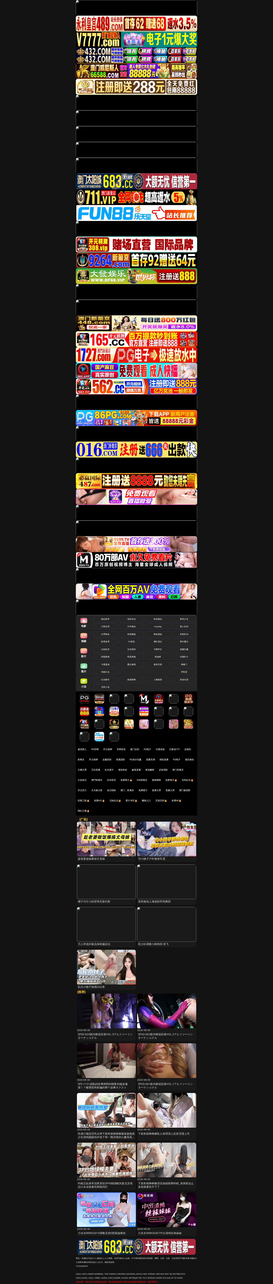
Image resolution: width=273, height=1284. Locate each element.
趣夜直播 (136, 769)
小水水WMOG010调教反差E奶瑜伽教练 (102, 1233)
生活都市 (105, 679)
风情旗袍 (105, 656)
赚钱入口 (146, 800)
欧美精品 (158, 619)
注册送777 (174, 749)
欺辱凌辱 (105, 641)
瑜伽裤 (158, 656)
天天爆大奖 (97, 790)
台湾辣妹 (105, 634)
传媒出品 (105, 671)
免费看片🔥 (126, 779)
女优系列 (131, 649)
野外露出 (184, 641)
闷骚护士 (184, 656)
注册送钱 (160, 749)
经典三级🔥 (83, 800)
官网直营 (121, 749)
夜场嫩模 (149, 769)
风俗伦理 (184, 679)
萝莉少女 (184, 619)
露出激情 (131, 664)
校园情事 (131, 679)
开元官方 (82, 790)
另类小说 (105, 687)
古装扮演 (105, 649)
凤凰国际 (120, 759)
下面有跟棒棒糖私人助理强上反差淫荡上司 (164, 1133)
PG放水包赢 (135, 759)
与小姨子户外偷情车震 (151, 858)
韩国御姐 (131, 634)
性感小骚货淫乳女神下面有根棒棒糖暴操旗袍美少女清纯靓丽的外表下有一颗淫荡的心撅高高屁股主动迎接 (106, 1137)
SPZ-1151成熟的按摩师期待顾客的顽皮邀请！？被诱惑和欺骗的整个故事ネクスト (103, 1085)
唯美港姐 (158, 634)
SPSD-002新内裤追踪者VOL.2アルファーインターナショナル (165, 1036)
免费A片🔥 (99, 800)
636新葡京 (142, 779)
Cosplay (158, 626)
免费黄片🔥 (171, 779)
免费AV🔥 (176, 800)
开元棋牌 (107, 749)
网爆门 (184, 664)
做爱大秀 (156, 790)
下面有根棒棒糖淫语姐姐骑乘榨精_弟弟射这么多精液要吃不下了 (166, 1185)
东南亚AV (184, 634)
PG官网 (95, 749)
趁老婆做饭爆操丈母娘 (91, 858)
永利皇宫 (111, 779)
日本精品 (131, 626)
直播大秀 (170, 790)
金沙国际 (111, 790)
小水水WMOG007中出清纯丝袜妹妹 (160, 1233)
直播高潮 (150, 759)
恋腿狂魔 (184, 649)
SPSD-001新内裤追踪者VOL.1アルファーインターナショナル (165, 1085)
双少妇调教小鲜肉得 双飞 (153, 944)
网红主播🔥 (83, 810)
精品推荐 (105, 619)
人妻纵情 (158, 679)
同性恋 (184, 671)
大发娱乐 (82, 779)
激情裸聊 (156, 779)
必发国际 (163, 769)
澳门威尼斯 (184, 790)
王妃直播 (95, 769)
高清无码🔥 (161, 800)
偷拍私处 (122, 769)
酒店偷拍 (189, 759)
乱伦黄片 (109, 769)
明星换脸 (131, 656)
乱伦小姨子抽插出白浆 (91, 987)
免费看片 (143, 790)
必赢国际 (107, 759)
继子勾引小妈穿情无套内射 (94, 901)
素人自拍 (184, 626)
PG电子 (147, 749)
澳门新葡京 (178, 769)
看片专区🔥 (131, 800)
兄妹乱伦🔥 (115, 800)
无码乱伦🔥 (187, 779)
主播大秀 (82, 769)
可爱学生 (158, 649)
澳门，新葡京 (127, 790)
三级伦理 (105, 626)
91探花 (131, 641)
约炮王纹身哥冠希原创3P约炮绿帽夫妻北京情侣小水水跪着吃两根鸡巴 (105, 1185)
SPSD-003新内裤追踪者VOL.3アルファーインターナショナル (105, 1036)
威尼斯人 (82, 749)
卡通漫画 (105, 664)
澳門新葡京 (97, 779)
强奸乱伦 (131, 619)
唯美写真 (158, 664)
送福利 (187, 749)
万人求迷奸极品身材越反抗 (94, 944)
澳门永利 (134, 749)
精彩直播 (164, 759)
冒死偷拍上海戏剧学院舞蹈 (154, 901)
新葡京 (81, 759)
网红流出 (158, 641)
